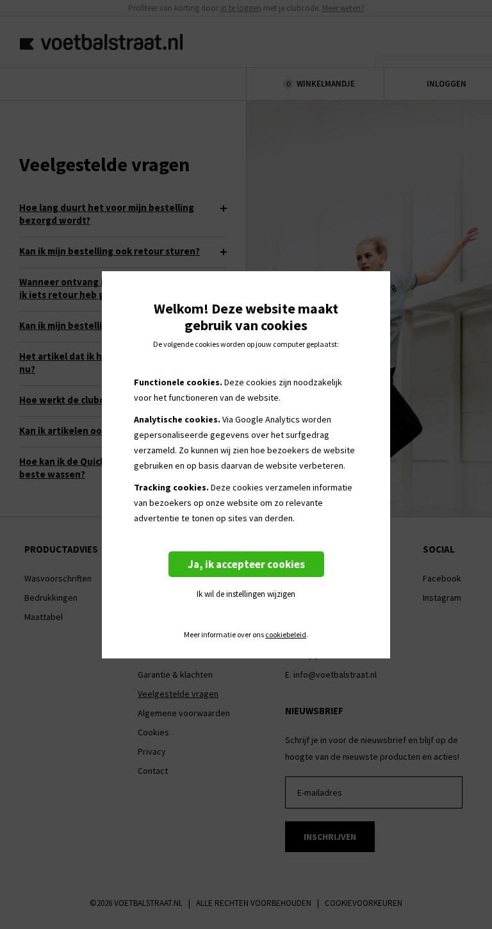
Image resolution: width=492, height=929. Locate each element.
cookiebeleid (285, 634)
